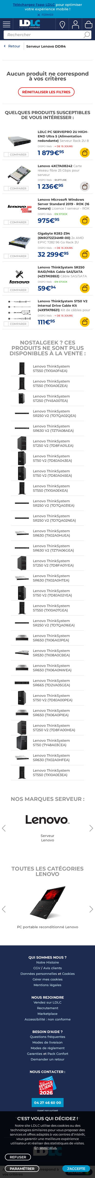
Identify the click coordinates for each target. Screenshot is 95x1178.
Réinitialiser (46, 92)
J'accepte (76, 1168)
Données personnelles (38, 974)
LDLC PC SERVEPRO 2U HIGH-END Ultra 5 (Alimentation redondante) (63, 136)
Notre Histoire (47, 962)
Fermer (47, 14)
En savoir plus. (45, 1148)
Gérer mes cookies (48, 979)
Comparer (18, 154)
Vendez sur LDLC (47, 1002)
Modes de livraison (47, 1042)
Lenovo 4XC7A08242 (55, 166)
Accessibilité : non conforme (48, 1019)
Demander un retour (47, 1059)
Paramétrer (22, 1168)
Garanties (34, 1054)
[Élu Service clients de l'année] (47, 1093)
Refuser (18, 1157)
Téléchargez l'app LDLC (34, 4)
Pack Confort (58, 1054)
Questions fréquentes (47, 1037)
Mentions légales (47, 985)
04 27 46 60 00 (47, 1102)
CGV (36, 968)
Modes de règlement (48, 1048)
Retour (14, 46)
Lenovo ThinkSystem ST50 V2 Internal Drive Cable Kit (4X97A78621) (62, 305)
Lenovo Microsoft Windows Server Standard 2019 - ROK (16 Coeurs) (63, 204)
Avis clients (52, 968)
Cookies (68, 974)
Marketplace (47, 1014)
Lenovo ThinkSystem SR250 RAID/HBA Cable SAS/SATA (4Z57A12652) (61, 271)
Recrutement (47, 1008)
